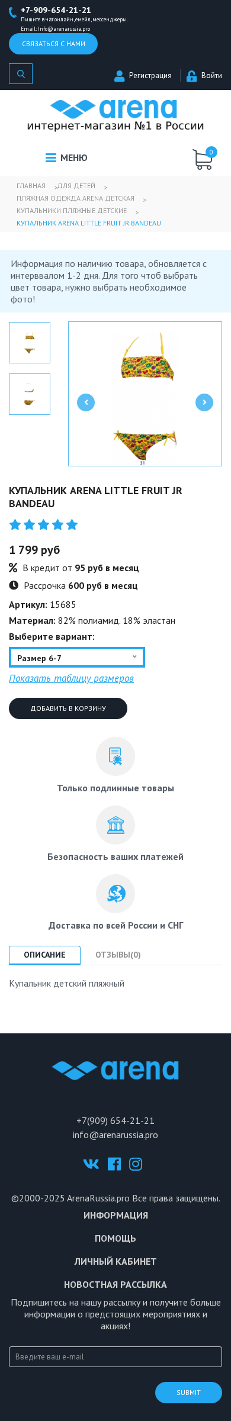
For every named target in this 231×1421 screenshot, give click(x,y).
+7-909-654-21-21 (56, 10)
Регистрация (150, 75)
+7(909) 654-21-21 (115, 1120)
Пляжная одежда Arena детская (75, 198)
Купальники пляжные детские (72, 210)
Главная (31, 185)
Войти (211, 75)
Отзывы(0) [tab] (118, 954)
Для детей (76, 185)
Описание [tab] (45, 954)
